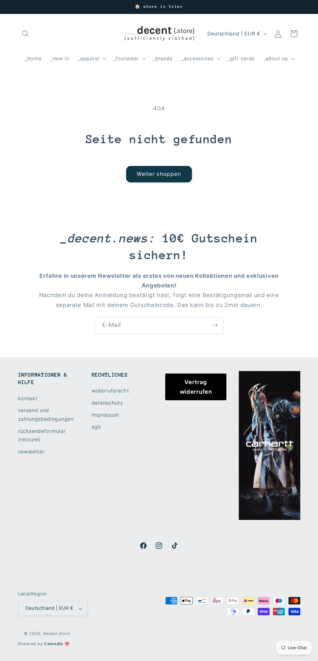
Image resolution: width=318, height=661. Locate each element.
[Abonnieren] (215, 325)
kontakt (28, 398)
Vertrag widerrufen (196, 387)
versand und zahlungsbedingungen (46, 414)
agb (96, 427)
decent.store (56, 633)
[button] (26, 34)
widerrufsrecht (110, 391)
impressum (105, 415)
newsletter (31, 451)
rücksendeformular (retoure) (42, 435)
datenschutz (107, 403)
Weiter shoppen (159, 174)
